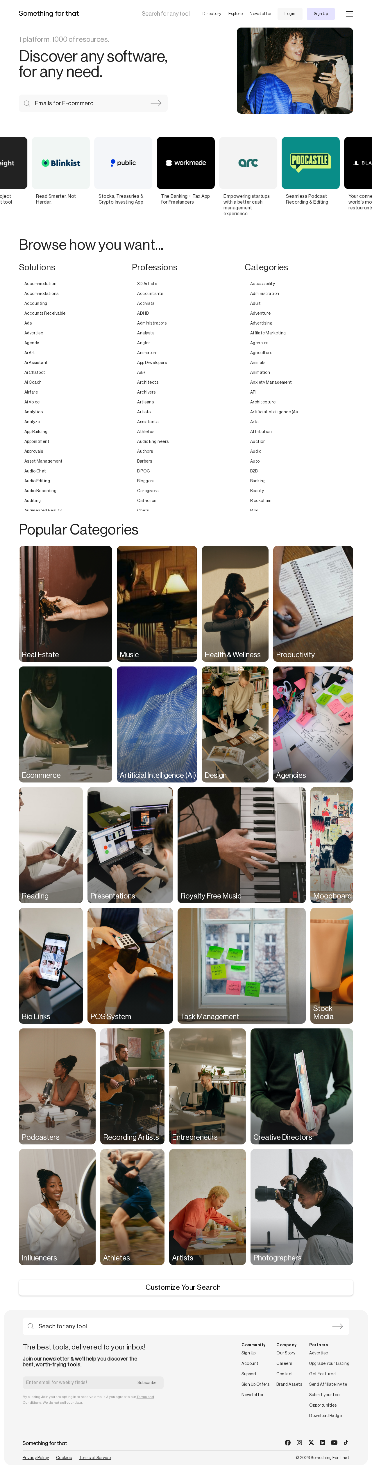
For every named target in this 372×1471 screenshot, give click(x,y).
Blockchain (261, 501)
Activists (146, 304)
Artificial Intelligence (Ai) (274, 412)
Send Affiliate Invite (328, 1385)
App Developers (152, 363)
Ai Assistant (36, 363)
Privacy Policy (36, 1458)
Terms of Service (95, 1458)
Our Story (286, 1353)
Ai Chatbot (34, 373)
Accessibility (262, 284)
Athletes (145, 432)
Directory (212, 14)
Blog (254, 511)
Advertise (33, 333)
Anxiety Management (271, 383)
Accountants (150, 294)
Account (250, 1364)
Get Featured (322, 1374)
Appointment (37, 442)
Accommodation (40, 284)
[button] (207, 14)
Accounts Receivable (45, 313)
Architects (147, 383)
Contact (284, 1374)
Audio (256, 452)
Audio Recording (40, 491)
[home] (51, 13)
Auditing (32, 501)
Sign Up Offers (255, 1385)
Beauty (257, 491)
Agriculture (261, 353)
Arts (254, 422)
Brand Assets (289, 1385)
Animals (258, 363)
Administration (264, 294)
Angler (143, 343)
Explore (235, 14)
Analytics (33, 412)
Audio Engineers (153, 442)
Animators (147, 353)
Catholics (146, 501)
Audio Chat (35, 471)
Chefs (143, 511)
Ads (28, 323)
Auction (258, 442)
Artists (144, 412)
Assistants (147, 422)
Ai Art (29, 353)
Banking (258, 481)
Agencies (259, 343)
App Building (36, 432)
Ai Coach (33, 383)
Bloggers (145, 481)
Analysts (145, 333)
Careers (284, 1364)
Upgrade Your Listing (329, 1364)
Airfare (31, 392)
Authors (145, 452)
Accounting (35, 304)
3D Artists (147, 284)
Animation (260, 373)
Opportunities (323, 1405)
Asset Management (43, 461)
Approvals (33, 452)
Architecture (263, 402)
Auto (255, 461)
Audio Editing (37, 481)
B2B (254, 471)
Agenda (32, 343)
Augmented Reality (43, 511)
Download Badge (325, 1416)
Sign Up (321, 14)
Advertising (261, 323)
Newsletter (261, 14)
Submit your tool (325, 1395)
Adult (255, 304)
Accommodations (41, 294)
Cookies (64, 1458)
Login (290, 14)
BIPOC (143, 471)
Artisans (145, 402)
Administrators (152, 323)
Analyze (32, 422)
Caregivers (147, 491)
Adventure (260, 313)
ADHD (143, 313)
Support (249, 1374)
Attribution (261, 432)
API (253, 392)
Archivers (146, 392)
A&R (141, 373)
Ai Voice (32, 402)
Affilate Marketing (268, 333)
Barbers (144, 461)
